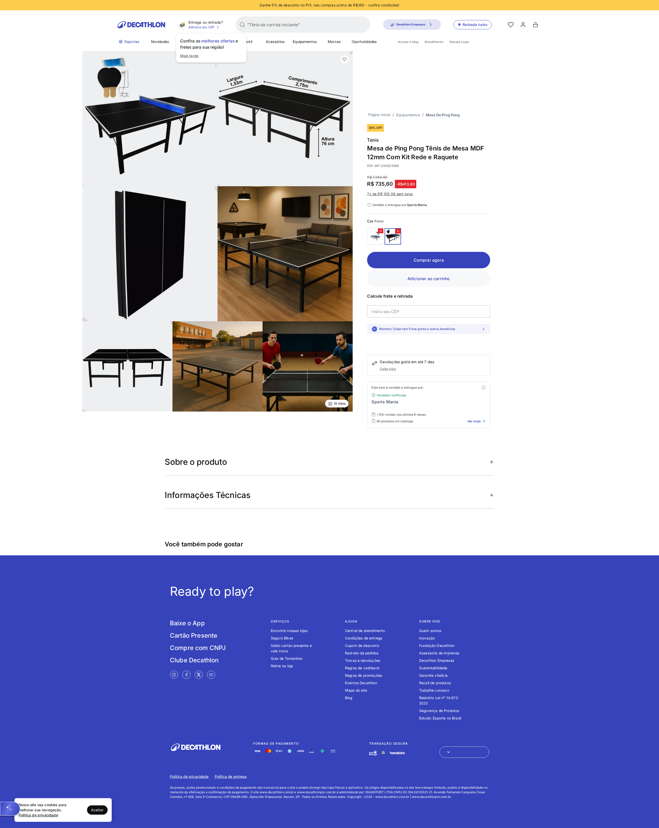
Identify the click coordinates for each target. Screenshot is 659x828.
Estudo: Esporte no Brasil (440, 718)
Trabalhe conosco (434, 690)
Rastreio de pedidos (361, 653)
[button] (10, 809)
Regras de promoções (363, 675)
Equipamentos (305, 41)
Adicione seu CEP (201, 27)
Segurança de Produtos (439, 710)
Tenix (373, 140)
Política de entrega (231, 776)
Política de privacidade (189, 776)
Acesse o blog (408, 42)
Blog (348, 698)
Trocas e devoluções (362, 660)
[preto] (393, 236)
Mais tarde (189, 56)
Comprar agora (429, 260)
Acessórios (275, 41)
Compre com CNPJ (198, 648)
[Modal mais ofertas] (484, 387)
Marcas (334, 41)
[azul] (375, 236)
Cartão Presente (193, 635)
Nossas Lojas (459, 42)
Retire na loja (282, 666)
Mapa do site (356, 690)
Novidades (160, 41)
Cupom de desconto (362, 645)
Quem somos (430, 630)
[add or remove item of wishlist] (344, 59)
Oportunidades (364, 41)
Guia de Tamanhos (286, 658)
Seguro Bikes (282, 638)
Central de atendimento (365, 630)
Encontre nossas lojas (289, 630)
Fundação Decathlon (436, 645)
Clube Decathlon (194, 660)
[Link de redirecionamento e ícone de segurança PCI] (383, 753)
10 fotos (339, 403)
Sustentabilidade (433, 668)
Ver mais (474, 421)
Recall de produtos (435, 683)
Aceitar (97, 810)
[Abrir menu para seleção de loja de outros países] (464, 752)
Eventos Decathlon (361, 683)
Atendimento (433, 42)
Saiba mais (388, 369)
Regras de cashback (362, 668)
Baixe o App (187, 623)
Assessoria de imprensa (439, 653)
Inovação (427, 638)
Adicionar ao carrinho (428, 278)
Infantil (246, 41)
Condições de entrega (363, 638)
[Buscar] (242, 25)
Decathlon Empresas (436, 660)
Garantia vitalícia (433, 675)
